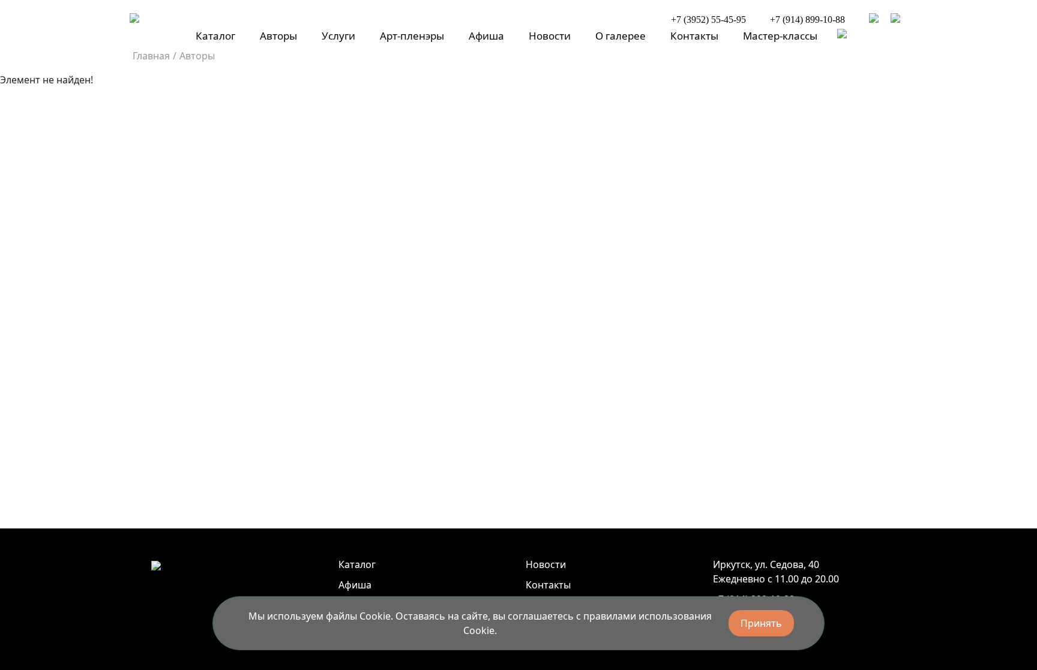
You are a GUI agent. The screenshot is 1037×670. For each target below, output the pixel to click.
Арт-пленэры (412, 36)
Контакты (694, 36)
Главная (151, 55)
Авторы (278, 36)
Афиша (486, 36)
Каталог (215, 36)
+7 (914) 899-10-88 (807, 19)
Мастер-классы (780, 36)
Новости (550, 36)
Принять (761, 623)
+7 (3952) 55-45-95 (708, 19)
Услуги (338, 36)
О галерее (620, 36)
